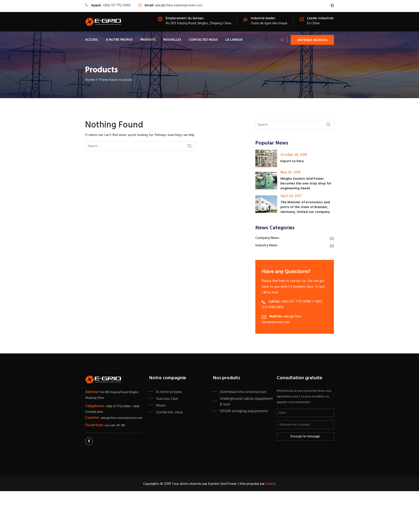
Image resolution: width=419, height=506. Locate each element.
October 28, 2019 (293, 155)
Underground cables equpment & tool (246, 401)
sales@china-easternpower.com (178, 5)
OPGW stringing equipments (244, 411)
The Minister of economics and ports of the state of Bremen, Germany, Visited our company (305, 207)
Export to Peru (292, 161)
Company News (267, 238)
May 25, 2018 (290, 172)
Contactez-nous (203, 39)
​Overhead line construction (243, 392)
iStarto (271, 484)
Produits (148, 39)
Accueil (91, 39)
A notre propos (119, 39)
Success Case (167, 399)
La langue (234, 39)
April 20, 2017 (291, 196)
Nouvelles (172, 39)
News (161, 405)
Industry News (266, 245)
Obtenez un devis (312, 40)
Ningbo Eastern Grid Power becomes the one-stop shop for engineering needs (305, 183)
